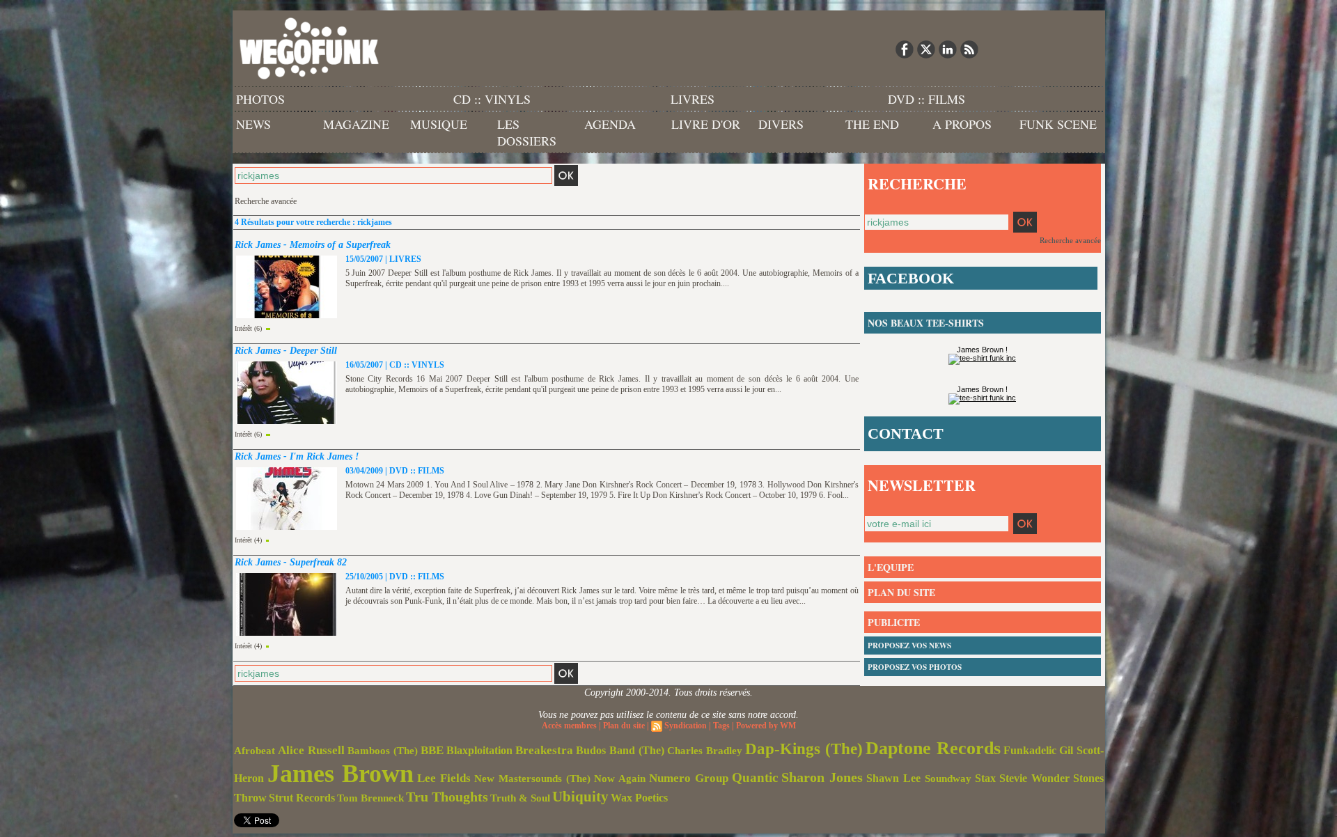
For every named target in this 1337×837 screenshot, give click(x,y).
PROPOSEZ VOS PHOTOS (915, 667)
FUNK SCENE (1058, 124)
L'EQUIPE (891, 567)
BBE (432, 750)
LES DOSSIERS (526, 132)
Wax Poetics (639, 798)
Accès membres (569, 725)
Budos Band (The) (620, 750)
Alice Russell (311, 750)
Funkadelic (1029, 750)
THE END (872, 124)
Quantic (755, 777)
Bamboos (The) (382, 750)
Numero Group (688, 778)
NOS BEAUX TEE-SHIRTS (926, 322)
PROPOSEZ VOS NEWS (909, 645)
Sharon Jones (822, 777)
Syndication (685, 725)
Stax (985, 778)
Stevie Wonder (1034, 778)
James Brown (340, 774)
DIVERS (781, 124)
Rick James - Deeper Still (286, 350)
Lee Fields (444, 778)
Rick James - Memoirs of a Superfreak (313, 245)
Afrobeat (254, 750)
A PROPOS (962, 124)
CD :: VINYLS (492, 99)
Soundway (948, 778)
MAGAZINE (356, 124)
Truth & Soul (520, 798)
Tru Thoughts (447, 796)
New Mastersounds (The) (532, 778)
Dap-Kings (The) (804, 749)
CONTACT (906, 433)
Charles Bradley (704, 750)
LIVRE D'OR (705, 124)
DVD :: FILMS (926, 99)
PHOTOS (260, 99)
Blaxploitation (479, 750)
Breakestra (544, 750)
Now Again (620, 778)
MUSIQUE (438, 124)
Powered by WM (766, 725)
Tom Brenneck (370, 798)
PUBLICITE (894, 622)
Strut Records (302, 798)
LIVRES (692, 99)
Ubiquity (580, 796)
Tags (721, 725)
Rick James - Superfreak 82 (291, 562)
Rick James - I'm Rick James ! (297, 456)
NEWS (253, 124)
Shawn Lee (893, 778)
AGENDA (610, 124)
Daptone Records (933, 748)
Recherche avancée (266, 201)
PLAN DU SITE (901, 592)
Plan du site (624, 725)
